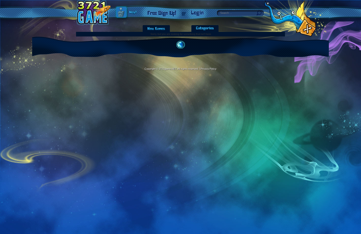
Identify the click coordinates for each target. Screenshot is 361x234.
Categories (205, 28)
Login (197, 13)
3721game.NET (168, 68)
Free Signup (162, 13)
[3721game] (93, 12)
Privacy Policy (208, 68)
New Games (156, 28)
